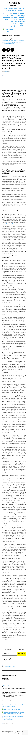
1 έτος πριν (7, 71)
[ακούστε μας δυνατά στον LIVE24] (6, 16)
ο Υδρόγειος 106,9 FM (12, 8)
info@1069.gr (5, 685)
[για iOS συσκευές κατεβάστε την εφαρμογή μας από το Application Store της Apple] (14, 713)
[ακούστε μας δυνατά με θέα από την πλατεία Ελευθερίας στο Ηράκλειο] (14, 706)
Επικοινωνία (20, 10)
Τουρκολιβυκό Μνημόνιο (11, 223)
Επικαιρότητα (10, 39)
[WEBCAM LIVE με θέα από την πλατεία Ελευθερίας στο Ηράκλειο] (13, 20)
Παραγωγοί (8, 10)
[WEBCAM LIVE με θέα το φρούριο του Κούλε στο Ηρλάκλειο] (21, 20)
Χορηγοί (14, 10)
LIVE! (5, 8)
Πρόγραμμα (21, 8)
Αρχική (4, 39)
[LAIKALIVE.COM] (6, 30)
